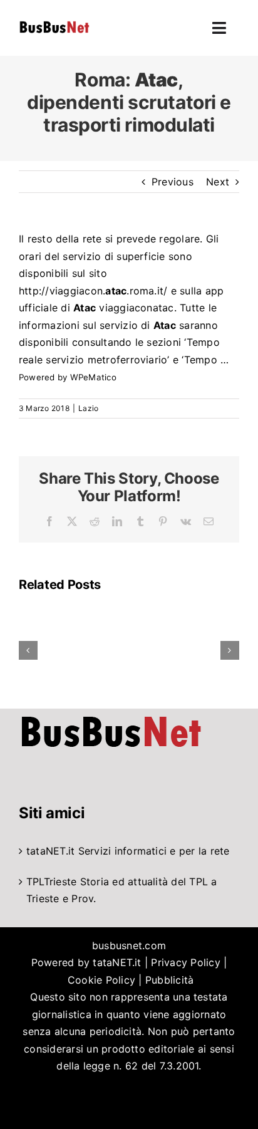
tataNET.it (50, 851)
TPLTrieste (51, 881)
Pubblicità (169, 980)
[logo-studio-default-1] (54, 23)
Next (217, 181)
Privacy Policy (185, 962)
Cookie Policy (101, 980)
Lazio (88, 408)
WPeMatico (93, 377)
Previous (173, 181)
